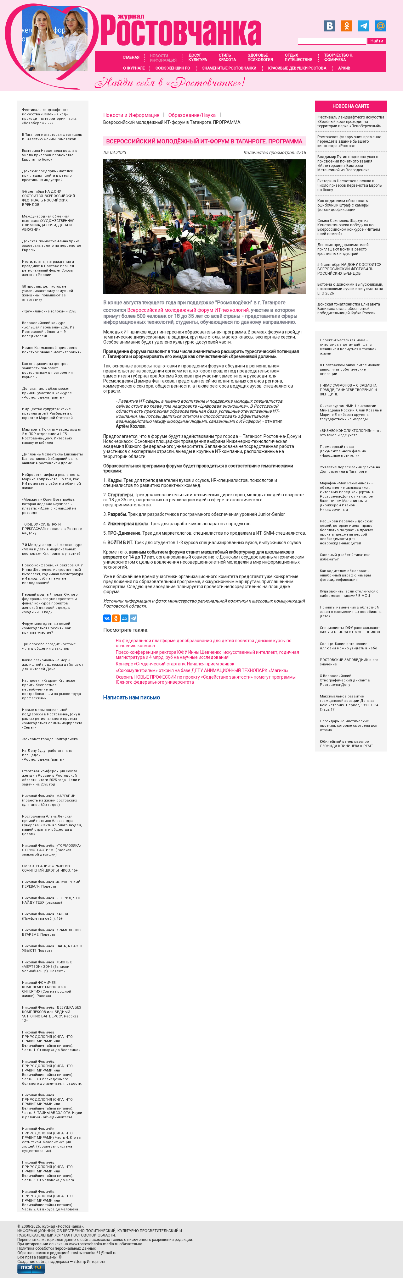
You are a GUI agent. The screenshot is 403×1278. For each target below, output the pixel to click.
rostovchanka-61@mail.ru (93, 1253)
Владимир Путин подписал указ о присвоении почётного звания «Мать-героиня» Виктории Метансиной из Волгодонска (347, 163)
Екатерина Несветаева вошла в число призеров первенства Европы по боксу (350, 185)
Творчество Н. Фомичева (338, 57)
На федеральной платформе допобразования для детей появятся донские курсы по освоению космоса (204, 643)
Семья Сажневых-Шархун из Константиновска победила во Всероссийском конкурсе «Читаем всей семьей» (348, 227)
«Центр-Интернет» (89, 1261)
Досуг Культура (198, 57)
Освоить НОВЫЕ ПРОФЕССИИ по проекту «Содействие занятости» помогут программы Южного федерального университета (206, 680)
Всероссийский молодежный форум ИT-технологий (188, 310)
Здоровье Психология (260, 57)
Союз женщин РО (173, 68)
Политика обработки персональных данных (56, 1248)
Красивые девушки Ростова (297, 68)
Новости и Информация (131, 115)
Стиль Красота (227, 57)
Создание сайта (32, 1261)
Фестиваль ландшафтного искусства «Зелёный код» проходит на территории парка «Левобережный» (350, 121)
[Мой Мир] (124, 618)
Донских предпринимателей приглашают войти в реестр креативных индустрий (343, 249)
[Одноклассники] (116, 618)
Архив (344, 68)
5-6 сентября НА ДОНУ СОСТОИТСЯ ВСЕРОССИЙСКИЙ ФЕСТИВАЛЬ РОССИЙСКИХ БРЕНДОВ (350, 269)
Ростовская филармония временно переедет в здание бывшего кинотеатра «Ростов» (349, 141)
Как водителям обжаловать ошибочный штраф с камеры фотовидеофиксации (343, 205)
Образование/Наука (192, 115)
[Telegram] (133, 618)
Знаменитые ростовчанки (229, 68)
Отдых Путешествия (298, 57)
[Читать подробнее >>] (137, 88)
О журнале (134, 68)
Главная (131, 57)
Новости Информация (163, 58)
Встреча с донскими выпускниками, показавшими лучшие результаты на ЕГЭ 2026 (350, 288)
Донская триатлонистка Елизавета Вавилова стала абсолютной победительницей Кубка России (348, 308)
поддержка (58, 1261)
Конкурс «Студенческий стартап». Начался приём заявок (175, 663)
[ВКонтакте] (107, 618)
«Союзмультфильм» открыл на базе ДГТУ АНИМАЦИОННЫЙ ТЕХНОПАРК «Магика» (202, 670)
